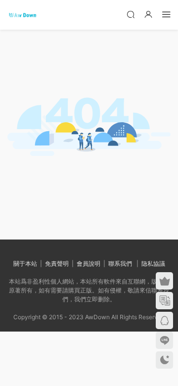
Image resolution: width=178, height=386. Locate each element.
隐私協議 (153, 263)
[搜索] (130, 14)
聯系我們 (120, 263)
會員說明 (88, 263)
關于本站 (25, 263)
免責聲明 (57, 263)
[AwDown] (22, 15)
